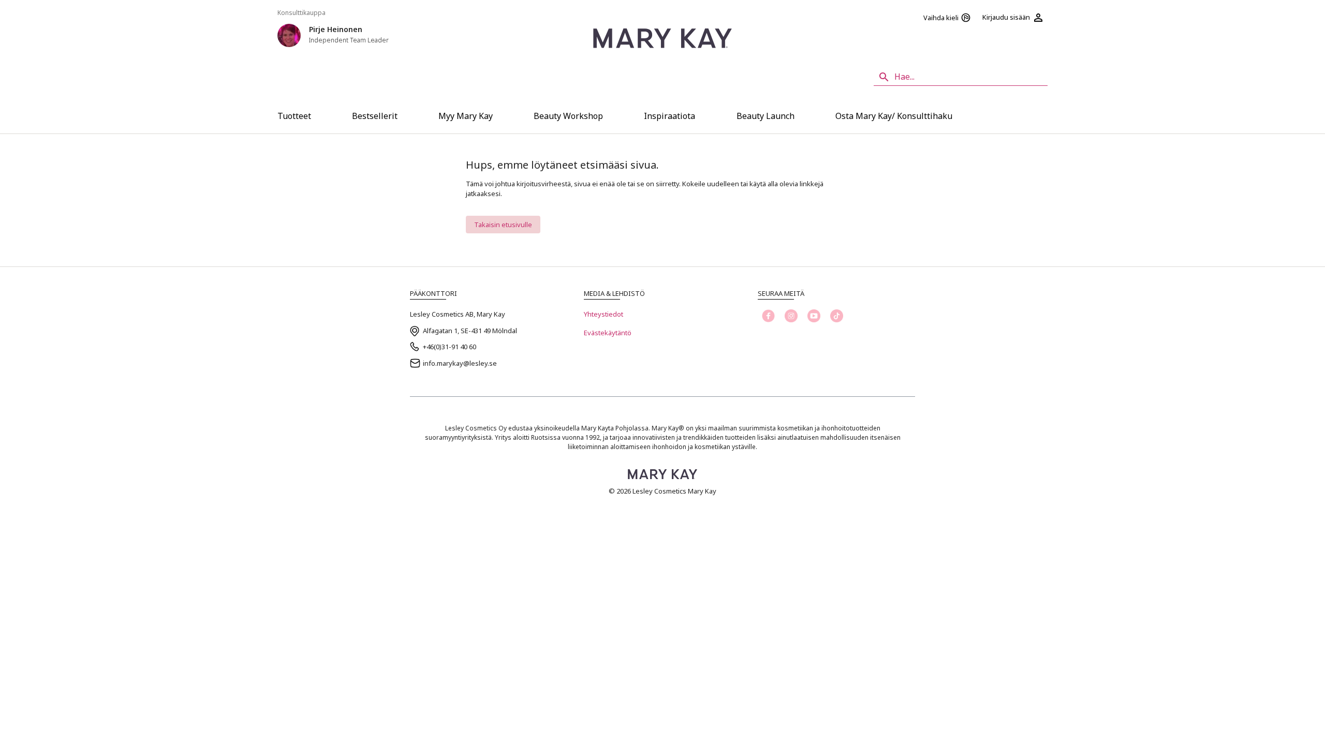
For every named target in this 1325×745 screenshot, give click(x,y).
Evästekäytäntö (607, 332)
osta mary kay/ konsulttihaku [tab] (893, 116)
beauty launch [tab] (765, 116)
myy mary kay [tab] (465, 116)
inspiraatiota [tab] (669, 116)
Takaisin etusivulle (503, 224)
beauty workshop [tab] (568, 116)
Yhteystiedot (603, 314)
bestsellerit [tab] (375, 116)
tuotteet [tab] (294, 116)
